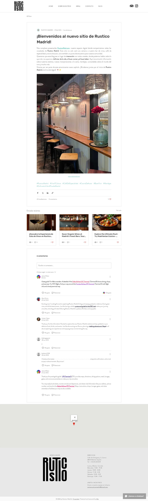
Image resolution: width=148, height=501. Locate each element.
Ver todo (118, 210)
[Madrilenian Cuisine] (106, 222)
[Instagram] (137, 6)
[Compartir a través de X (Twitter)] (43, 193)
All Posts (29, 16)
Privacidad (76, 499)
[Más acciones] (110, 30)
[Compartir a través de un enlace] (52, 193)
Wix (97, 499)
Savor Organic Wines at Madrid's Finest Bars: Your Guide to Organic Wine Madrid (73, 235)
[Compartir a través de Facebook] (38, 193)
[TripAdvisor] (132, 6)
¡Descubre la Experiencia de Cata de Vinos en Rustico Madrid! (41, 235)
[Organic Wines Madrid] (74, 222)
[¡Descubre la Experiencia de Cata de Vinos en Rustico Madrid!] (41, 222)
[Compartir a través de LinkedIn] (48, 193)
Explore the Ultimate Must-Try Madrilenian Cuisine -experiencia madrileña (106, 235)
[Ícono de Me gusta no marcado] (43, 293)
